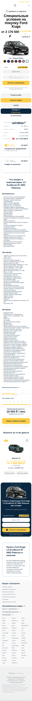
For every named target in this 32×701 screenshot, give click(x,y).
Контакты (20, 673)
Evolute (14, 653)
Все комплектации (16, 115)
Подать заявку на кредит (16, 421)
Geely (4, 620)
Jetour (23, 618)
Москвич (23, 655)
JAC (3, 638)
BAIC (13, 648)
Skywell (23, 638)
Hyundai (4, 660)
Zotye (3, 635)
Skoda (13, 635)
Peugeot (14, 628)
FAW (3, 630)
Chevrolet (5, 648)
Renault (14, 633)
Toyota (14, 643)
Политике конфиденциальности (16, 88)
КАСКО (16, 105)
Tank (22, 648)
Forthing (14, 658)
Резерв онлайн (16, 95)
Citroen (4, 650)
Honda (4, 658)
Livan (22, 628)
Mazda (14, 618)
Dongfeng (5, 640)
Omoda (23, 633)
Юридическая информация (16, 679)
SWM (22, 645)
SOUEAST (24, 643)
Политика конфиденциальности (16, 677)
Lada (3, 663)
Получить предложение (16, 83)
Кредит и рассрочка (11, 583)
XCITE (23, 653)
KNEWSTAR (24, 625)
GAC (3, 643)
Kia (3, 645)
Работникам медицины (9, 597)
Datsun (4, 653)
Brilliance (14, 650)
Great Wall (5, 633)
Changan (4, 628)
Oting (22, 635)
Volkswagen (15, 645)
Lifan (3, 623)
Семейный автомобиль (9, 589)
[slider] (16, 394)
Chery (4, 618)
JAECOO (14, 663)
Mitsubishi (14, 620)
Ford (3, 655)
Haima (13, 660)
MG (22, 630)
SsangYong (15, 638)
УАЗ (22, 658)
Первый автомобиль (8, 592)
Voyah (23, 650)
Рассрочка (5, 599)
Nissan (14, 623)
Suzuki (14, 640)
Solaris (23, 640)
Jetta (22, 620)
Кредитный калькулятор (9, 601)
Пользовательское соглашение (16, 680)
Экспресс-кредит (24, 1)
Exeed (13, 655)
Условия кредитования (16, 682)
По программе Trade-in (9, 594)
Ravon (13, 630)
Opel (13, 625)
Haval (3, 625)
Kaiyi (22, 623)
